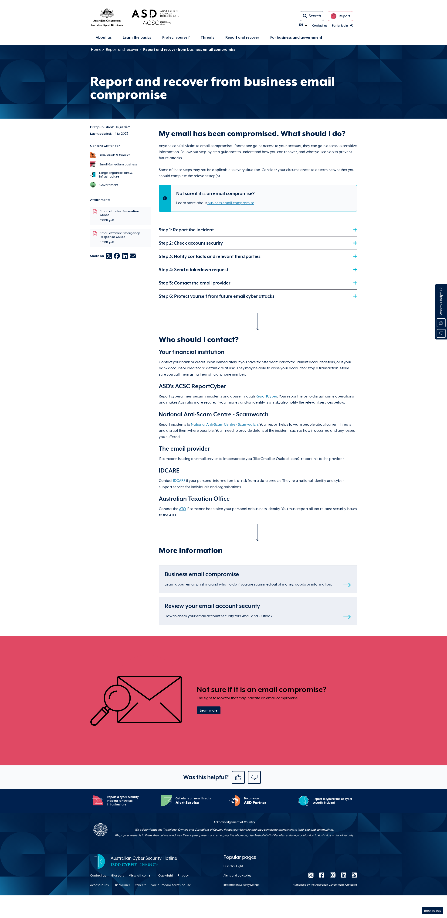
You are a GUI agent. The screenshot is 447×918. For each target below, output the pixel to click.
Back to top (432, 910)
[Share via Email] (133, 256)
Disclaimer (122, 885)
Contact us (319, 25)
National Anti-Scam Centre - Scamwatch (224, 424)
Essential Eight (233, 866)
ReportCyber (266, 396)
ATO (182, 509)
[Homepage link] (142, 17)
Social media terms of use (171, 885)
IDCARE (179, 481)
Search (315, 16)
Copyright (165, 875)
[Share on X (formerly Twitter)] (109, 256)
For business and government (296, 37)
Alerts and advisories (237, 875)
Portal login (340, 25)
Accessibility (99, 885)
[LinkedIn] (343, 875)
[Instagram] (332, 875)
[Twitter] (310, 875)
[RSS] (353, 875)
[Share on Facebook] (117, 256)
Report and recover (242, 37)
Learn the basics (137, 37)
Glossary (117, 875)
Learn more (208, 710)
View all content (141, 875)
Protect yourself (176, 37)
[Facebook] (321, 875)
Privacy (183, 875)
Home (96, 50)
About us (104, 37)
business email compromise (230, 203)
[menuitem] (103, 37)
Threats (207, 37)
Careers (141, 885)
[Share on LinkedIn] (125, 256)
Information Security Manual (242, 885)
